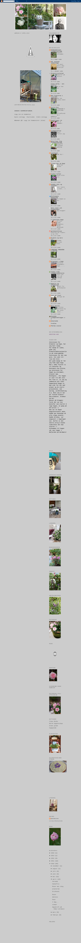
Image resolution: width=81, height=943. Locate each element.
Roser (54, 894)
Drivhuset (55, 891)
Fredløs (53, 323)
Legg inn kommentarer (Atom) (34, 120)
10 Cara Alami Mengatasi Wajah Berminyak (60, 224)
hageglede (52, 728)
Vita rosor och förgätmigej (56, 208)
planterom (55, 889)
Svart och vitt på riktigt (60, 276)
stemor (54, 904)
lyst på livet (56, 295)
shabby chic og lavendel (56, 185)
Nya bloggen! (61, 210)
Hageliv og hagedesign (55, 284)
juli (55, 871)
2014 (53, 855)
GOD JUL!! (60, 154)
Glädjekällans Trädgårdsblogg (56, 50)
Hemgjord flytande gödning (60, 145)
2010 (53, 863)
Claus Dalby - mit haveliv (57, 84)
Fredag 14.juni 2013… (59, 242)
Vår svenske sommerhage (55, 62)
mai (54, 876)
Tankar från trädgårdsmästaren (57, 272)
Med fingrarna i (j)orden (57, 96)
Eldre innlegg (42, 117)
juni (55, 874)
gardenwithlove (56, 231)
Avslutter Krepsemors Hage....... (61, 264)
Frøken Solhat (56, 174)
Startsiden (31, 117)
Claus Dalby (53, 721)
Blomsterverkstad (57, 73)
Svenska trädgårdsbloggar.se (58, 318)
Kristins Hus (55, 818)
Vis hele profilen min (55, 821)
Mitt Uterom (55, 306)
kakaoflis (55, 884)
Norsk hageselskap (56, 723)
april (55, 879)
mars (55, 912)
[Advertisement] (57, 785)
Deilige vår (61, 296)
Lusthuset (54, 153)
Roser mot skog (57, 886)
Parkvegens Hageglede (55, 197)
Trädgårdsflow (56, 131)
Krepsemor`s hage (57, 261)
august (55, 868)
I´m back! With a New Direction (60, 66)
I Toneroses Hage (57, 220)
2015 (53, 853)
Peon (53, 899)
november (56, 866)
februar (56, 915)
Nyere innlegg (19, 117)
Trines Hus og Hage (58, 163)
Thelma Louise (56, 326)
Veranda (55, 881)
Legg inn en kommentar (22, 114)
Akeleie (55, 897)
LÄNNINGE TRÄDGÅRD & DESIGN (57, 250)
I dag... (55, 902)
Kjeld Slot (55, 107)
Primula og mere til (57, 238)
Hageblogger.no (56, 120)
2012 (53, 858)
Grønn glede (53, 726)
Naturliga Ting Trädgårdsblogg (56, 142)
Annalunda (54, 321)
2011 (53, 861)
